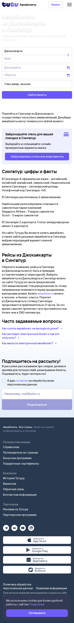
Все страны (25, 426)
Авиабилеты (10, 426)
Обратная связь (13, 489)
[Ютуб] (23, 526)
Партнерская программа (19, 515)
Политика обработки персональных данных (18, 586)
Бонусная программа (17, 458)
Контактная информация (20, 494)
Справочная (11, 447)
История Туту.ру (14, 478)
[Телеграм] (6, 526)
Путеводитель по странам (20, 452)
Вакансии (9, 483)
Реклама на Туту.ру (15, 509)
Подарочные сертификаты (21, 463)
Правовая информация (51, 588)
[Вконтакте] (14, 526)
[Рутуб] (31, 526)
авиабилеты (46, 293)
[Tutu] (10, 4)
